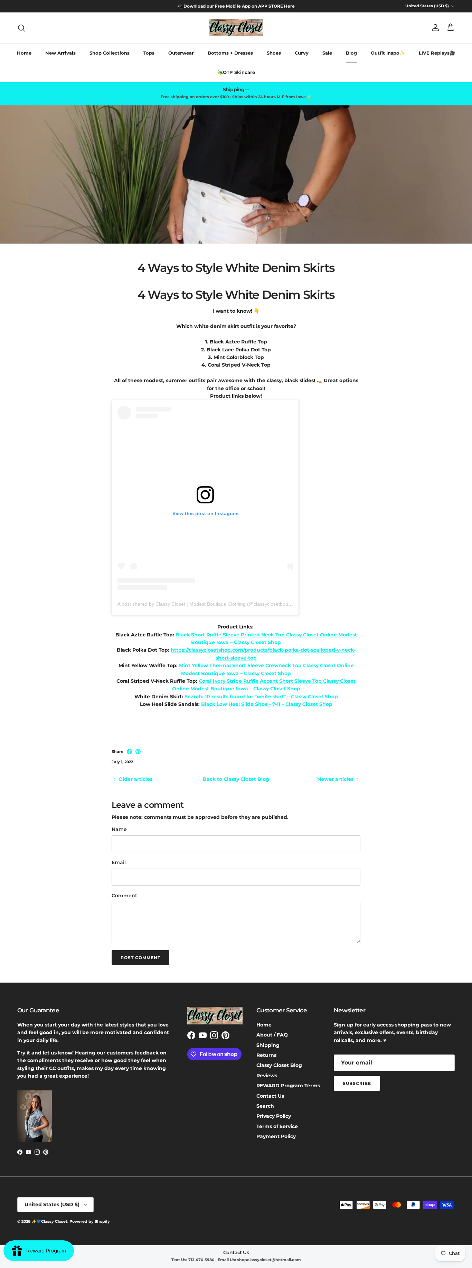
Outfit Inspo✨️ (388, 53)
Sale (327, 53)
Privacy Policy (273, 1116)
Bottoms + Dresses (230, 53)
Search (265, 1106)
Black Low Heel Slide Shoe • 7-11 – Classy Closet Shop (266, 704)
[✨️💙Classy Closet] (236, 27)
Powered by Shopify (89, 1221)
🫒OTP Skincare (236, 72)
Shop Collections (109, 53)
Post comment (140, 957)
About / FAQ (272, 1035)
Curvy (302, 53)
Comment (124, 895)
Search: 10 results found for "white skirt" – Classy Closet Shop (261, 696)
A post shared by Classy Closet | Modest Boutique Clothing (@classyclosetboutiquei (208, 604)
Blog (351, 53)
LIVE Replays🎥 (437, 53)
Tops (148, 53)
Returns (266, 1055)
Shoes (274, 53)
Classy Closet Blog (279, 1065)
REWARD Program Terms (288, 1085)
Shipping (268, 1045)
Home (24, 53)
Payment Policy (276, 1136)
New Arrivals (60, 53)
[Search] (21, 28)
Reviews (266, 1075)
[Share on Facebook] (129, 751)
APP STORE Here (276, 6)
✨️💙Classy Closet (49, 1221)
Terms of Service (277, 1126)
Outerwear (181, 53)
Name (119, 829)
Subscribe (357, 1083)
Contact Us (270, 1096)
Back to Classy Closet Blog (236, 779)
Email (119, 862)
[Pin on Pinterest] (138, 751)
